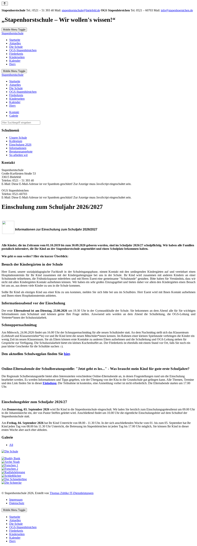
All (11, 444)
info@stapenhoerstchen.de (177, 10)
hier (67, 354)
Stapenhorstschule (12, 33)
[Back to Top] (5, 4)
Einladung (49, 383)
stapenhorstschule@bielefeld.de (81, 10)
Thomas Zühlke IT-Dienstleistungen (71, 493)
